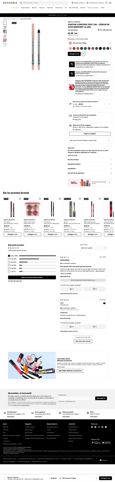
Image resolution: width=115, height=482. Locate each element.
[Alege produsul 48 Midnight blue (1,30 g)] (104, 48)
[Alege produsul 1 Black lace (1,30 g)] (100, 48)
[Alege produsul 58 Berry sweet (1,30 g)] (74, 48)
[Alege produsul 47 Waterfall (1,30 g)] (85, 48)
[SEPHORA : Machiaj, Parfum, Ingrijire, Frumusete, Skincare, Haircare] (10, 3)
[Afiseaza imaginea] (5, 23)
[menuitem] (78, 3)
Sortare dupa (83, 244)
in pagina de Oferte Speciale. (24, 447)
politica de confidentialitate (21, 405)
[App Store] (106, 442)
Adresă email (62, 395)
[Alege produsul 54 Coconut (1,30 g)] (70, 48)
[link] (32, 277)
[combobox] (93, 248)
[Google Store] (96, 442)
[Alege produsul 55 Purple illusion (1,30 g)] (96, 48)
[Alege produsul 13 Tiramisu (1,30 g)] (81, 48)
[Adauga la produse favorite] (20, 199)
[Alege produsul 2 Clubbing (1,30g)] (107, 48)
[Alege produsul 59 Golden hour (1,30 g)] (77, 48)
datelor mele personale (49, 404)
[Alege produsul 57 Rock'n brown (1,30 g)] (89, 48)
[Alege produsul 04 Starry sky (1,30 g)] (92, 48)
